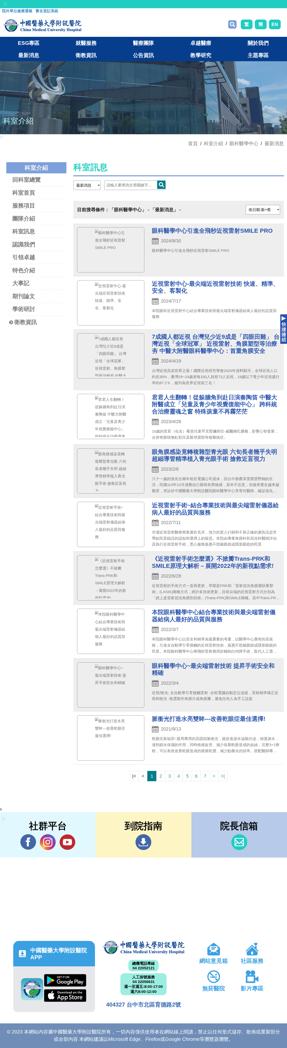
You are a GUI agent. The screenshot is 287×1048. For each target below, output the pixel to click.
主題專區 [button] (258, 55)
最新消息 (274, 143)
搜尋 (232, 24)
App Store (65, 996)
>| (223, 776)
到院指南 (143, 842)
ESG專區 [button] (28, 43)
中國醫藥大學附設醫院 (143, 947)
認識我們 (23, 244)
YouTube (67, 842)
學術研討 (23, 309)
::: (5, 4)
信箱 (239, 842)
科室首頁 (23, 193)
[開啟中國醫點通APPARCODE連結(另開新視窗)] (32, 989)
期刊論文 (23, 296)
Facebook (28, 842)
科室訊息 (23, 231)
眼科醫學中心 (243, 143)
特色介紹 (23, 270)
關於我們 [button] (258, 43)
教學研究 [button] (200, 55)
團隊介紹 (23, 218)
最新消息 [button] (28, 55)
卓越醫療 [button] (200, 43)
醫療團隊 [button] (143, 43)
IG (48, 842)
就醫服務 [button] (86, 43)
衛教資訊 (25, 322)
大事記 (20, 283)
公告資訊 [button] (143, 55)
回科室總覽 (26, 180)
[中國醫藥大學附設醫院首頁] (42, 25)
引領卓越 (23, 257)
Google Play (65, 981)
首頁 (193, 143)
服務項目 (23, 205)
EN (274, 24)
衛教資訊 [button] (86, 55)
